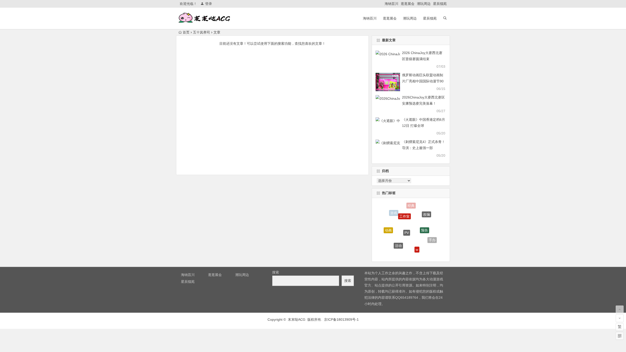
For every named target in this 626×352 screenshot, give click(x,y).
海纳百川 (391, 4)
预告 (424, 226)
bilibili (406, 254)
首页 (186, 32)
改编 (426, 212)
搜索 (275, 272)
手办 (432, 239)
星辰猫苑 (440, 4)
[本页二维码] (620, 336)
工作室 (404, 212)
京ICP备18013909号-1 (341, 319)
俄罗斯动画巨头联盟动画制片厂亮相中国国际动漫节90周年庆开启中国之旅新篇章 (423, 81)
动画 (388, 228)
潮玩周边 (424, 4)
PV (406, 227)
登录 (208, 4)
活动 (398, 242)
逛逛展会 (407, 4)
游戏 (393, 212)
